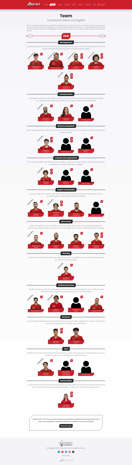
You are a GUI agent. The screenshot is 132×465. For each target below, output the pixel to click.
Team (52, 4)
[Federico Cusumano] (76, 208)
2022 (30, 36)
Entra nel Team (66, 426)
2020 (101, 36)
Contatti (88, 4)
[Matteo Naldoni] (96, 239)
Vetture (59, 4)
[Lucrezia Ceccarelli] (66, 399)
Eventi (74, 4)
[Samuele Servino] (56, 335)
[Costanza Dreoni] (66, 112)
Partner (67, 4)
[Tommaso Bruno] (76, 335)
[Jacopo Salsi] (96, 303)
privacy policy (66, 455)
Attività (80, 4)
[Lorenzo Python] (56, 239)
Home (46, 4)
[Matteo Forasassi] (76, 239)
